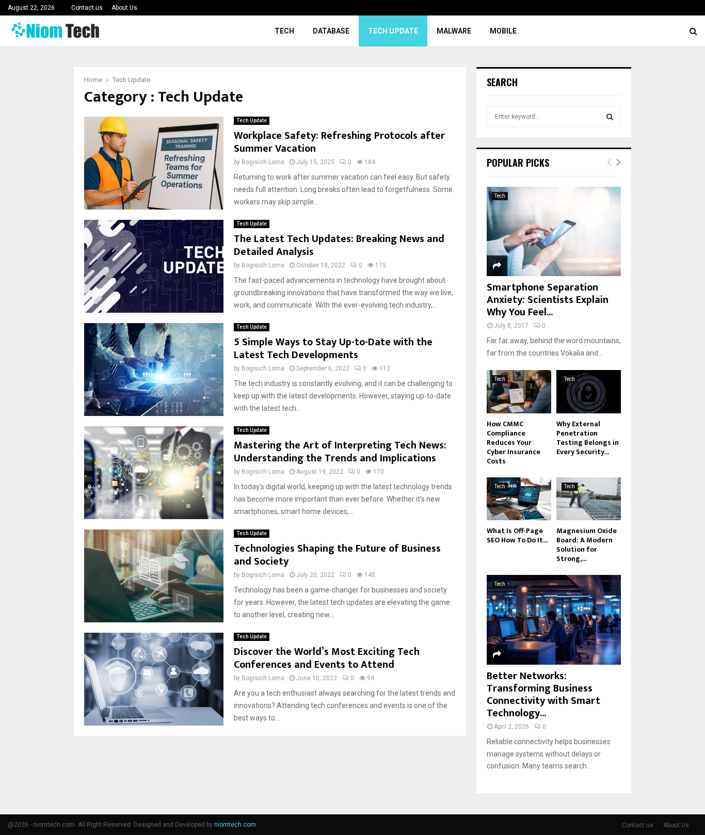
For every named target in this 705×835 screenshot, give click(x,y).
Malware (454, 31)
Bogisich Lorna (263, 162)
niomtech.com (235, 824)
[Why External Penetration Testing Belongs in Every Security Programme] (588, 391)
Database (331, 31)
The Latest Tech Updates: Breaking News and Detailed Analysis (339, 245)
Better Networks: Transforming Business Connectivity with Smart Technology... (543, 694)
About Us (124, 7)
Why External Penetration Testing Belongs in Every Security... (587, 438)
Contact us (87, 7)
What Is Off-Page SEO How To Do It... (517, 535)
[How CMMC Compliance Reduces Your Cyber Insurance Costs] (519, 391)
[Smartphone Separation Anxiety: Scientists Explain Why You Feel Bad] (554, 231)
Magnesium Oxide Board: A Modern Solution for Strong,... (586, 545)
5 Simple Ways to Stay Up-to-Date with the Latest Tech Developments (333, 348)
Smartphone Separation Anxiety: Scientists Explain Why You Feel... (547, 300)
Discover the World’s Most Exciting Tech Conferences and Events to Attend (327, 658)
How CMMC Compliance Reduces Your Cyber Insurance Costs (513, 442)
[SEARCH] (610, 116)
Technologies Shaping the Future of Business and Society (337, 555)
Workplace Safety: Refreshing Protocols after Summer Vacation (339, 142)
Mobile (503, 31)
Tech (284, 31)
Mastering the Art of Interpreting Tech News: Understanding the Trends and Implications (340, 452)
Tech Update (393, 31)
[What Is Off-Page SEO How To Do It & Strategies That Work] (519, 498)
